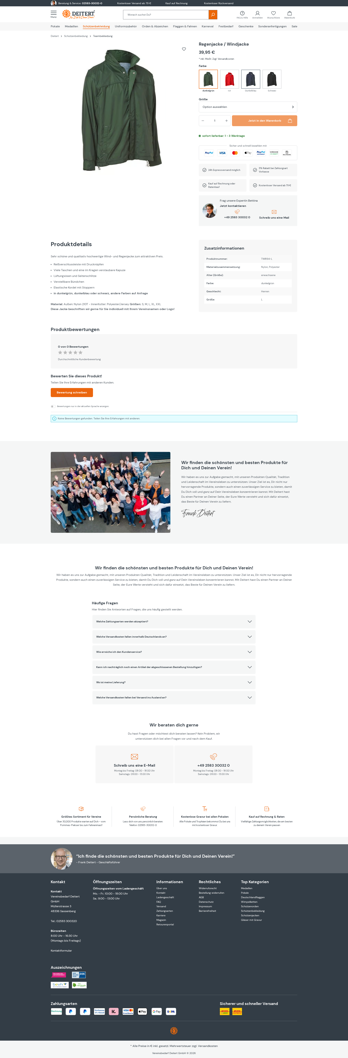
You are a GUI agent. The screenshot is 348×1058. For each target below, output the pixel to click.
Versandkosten (208, 1046)
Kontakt (160, 892)
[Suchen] (213, 14)
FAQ (158, 901)
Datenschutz (206, 901)
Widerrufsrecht (208, 888)
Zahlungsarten (164, 910)
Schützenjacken (250, 915)
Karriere (160, 915)
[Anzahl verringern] (203, 120)
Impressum (205, 906)
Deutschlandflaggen (253, 897)
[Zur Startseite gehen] (82, 14)
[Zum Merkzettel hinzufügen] (184, 49)
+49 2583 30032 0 (237, 217)
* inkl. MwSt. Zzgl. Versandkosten (216, 58)
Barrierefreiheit (207, 910)
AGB (201, 897)
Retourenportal (165, 924)
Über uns (161, 888)
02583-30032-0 (92, 3)
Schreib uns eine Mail (274, 218)
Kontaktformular (61, 950)
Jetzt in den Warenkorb (264, 121)
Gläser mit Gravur (251, 920)
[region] (121, 112)
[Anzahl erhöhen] (226, 120)
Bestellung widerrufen (211, 892)
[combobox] (166, 14)
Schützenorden (250, 906)
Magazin (161, 920)
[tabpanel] (121, 282)
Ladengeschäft (165, 897)
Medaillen (246, 888)
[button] (174, 621)
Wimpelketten (249, 901)
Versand (161, 906)
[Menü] (55, 14)
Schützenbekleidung (253, 910)
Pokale (245, 892)
